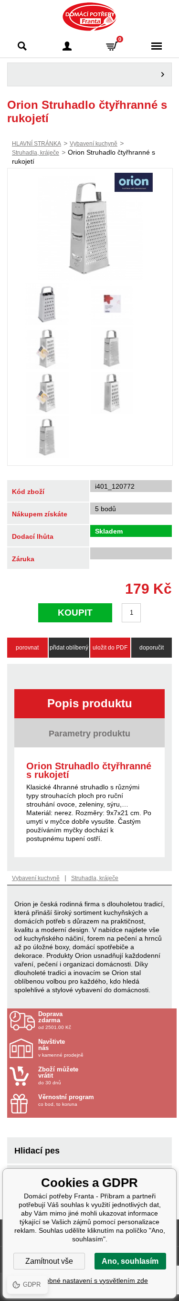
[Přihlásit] (67, 46)
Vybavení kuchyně (93, 143)
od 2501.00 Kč (54, 1020)
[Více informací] (89, 74)
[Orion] (133, 183)
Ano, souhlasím (130, 1261)
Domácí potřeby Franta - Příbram (89, 16)
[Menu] (156, 46)
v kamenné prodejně (61, 1048)
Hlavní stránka (36, 143)
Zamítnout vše (49, 1261)
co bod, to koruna (66, 1100)
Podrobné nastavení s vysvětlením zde (89, 1280)
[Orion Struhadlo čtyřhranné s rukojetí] (90, 228)
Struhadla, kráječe (35, 152)
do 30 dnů (58, 1075)
